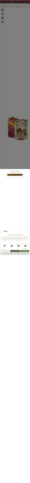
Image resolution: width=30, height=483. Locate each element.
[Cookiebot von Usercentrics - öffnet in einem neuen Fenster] (4, 231)
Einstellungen (25, 248)
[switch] (12, 246)
